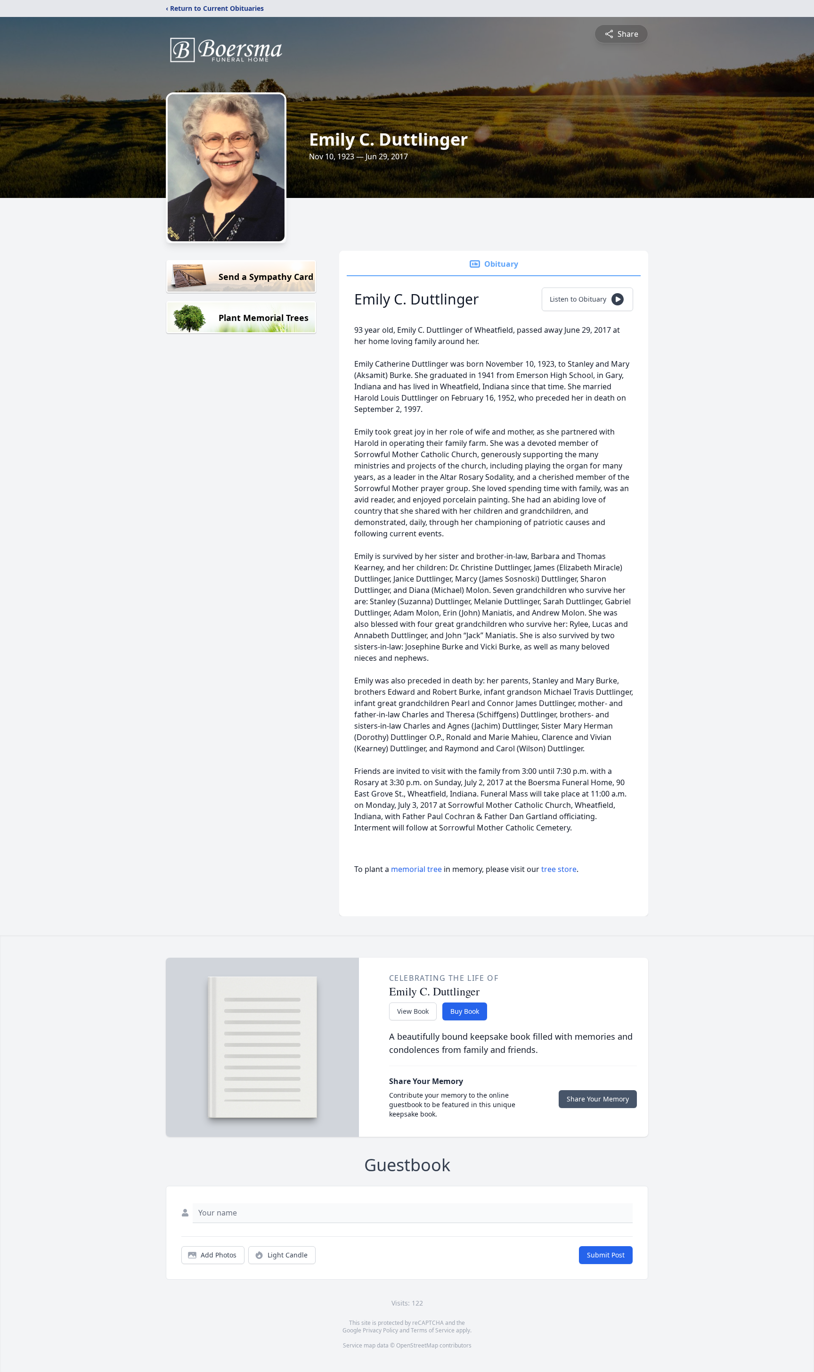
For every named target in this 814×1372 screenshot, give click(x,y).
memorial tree (416, 869)
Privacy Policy (380, 1330)
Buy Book (464, 1011)
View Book (413, 1011)
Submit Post (606, 1254)
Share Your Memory (598, 1098)
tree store (559, 869)
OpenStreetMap (417, 1345)
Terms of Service (433, 1330)
